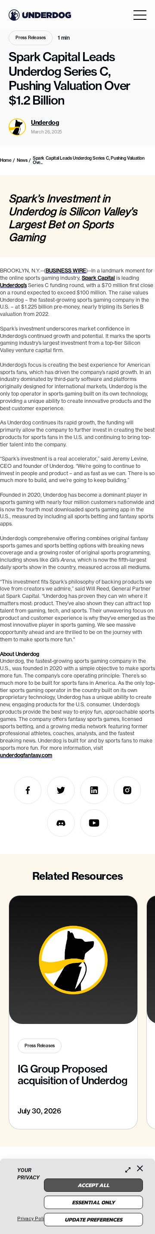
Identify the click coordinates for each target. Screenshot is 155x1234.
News (22, 160)
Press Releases (31, 38)
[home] (40, 15)
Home (5, 160)
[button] (139, 15)
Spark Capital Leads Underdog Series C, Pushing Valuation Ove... (89, 160)
